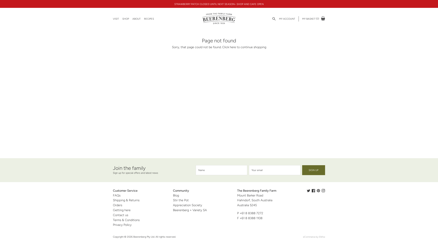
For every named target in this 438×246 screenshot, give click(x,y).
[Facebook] (313, 190)
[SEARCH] (274, 18)
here (233, 47)
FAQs (116, 195)
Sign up (313, 170)
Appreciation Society (187, 205)
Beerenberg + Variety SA (190, 210)
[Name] (221, 170)
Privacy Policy (122, 225)
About (136, 18)
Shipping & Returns (126, 200)
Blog (176, 195)
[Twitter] (308, 190)
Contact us (120, 215)
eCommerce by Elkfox (314, 236)
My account (287, 18)
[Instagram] (323, 190)
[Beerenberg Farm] (219, 19)
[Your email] (274, 170)
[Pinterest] (318, 190)
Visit (116, 18)
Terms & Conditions (126, 220)
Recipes (149, 18)
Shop (125, 18)
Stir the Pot (181, 200)
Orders (117, 205)
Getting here (122, 210)
